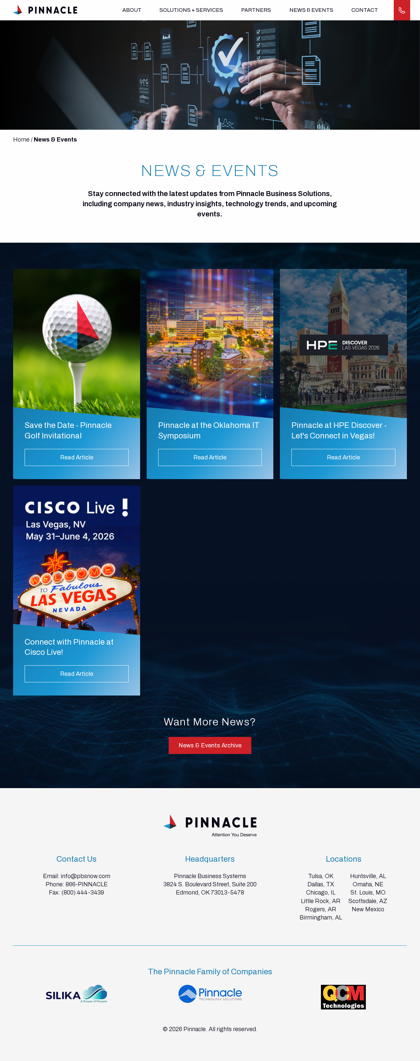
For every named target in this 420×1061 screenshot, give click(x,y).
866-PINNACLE (87, 884)
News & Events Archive (210, 745)
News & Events (311, 10)
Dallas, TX (320, 884)
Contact (364, 10)
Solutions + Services (191, 10)
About (131, 10)
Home (21, 139)
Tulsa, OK (320, 876)
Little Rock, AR (321, 901)
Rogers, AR (320, 909)
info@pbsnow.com (85, 876)
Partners (256, 10)
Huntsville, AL (368, 876)
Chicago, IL (320, 892)
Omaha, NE (368, 884)
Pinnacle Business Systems (210, 876)
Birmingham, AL (321, 917)
